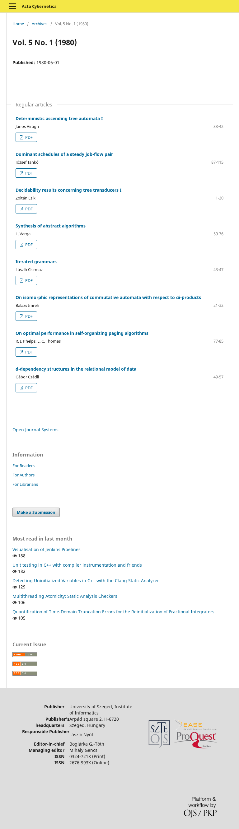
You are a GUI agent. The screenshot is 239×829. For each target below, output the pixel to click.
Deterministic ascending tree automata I (59, 118)
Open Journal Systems (35, 430)
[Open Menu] (12, 6)
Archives (39, 23)
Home (18, 23)
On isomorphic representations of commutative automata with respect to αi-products (108, 297)
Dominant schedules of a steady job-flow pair (64, 154)
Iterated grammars (36, 262)
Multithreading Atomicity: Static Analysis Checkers (64, 596)
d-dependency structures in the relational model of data (76, 369)
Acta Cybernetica (39, 6)
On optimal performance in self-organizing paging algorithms (82, 333)
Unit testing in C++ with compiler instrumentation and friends (77, 565)
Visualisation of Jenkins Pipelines (46, 549)
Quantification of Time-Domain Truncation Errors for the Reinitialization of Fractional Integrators (113, 612)
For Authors (23, 475)
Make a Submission (36, 512)
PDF (28, 137)
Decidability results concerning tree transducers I (68, 190)
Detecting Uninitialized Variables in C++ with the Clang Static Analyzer (85, 580)
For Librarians (25, 484)
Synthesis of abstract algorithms (51, 226)
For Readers (23, 465)
